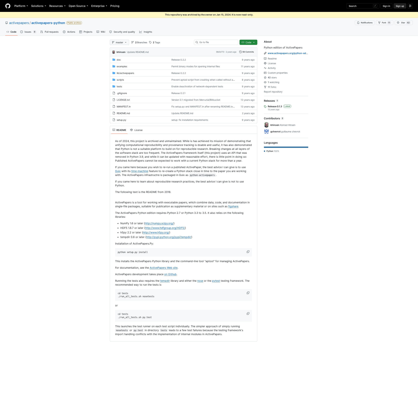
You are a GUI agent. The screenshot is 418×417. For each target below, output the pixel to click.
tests (119, 86)
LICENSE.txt (123, 99)
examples (122, 66)
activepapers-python (48, 23)
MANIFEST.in (124, 106)
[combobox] (217, 42)
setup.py (121, 119)
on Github (170, 274)
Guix (118, 171)
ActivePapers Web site (163, 267)
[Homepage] (7, 5)
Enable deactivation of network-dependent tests (197, 86)
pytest (216, 280)
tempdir (165, 280)
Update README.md (138, 52)
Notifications (366, 22)
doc (119, 59)
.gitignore (122, 93)
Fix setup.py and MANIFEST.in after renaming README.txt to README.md (210, 106)
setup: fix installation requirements (189, 119)
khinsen (121, 52)
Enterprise (97, 6)
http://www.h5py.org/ (156, 232)
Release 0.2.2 (178, 59)
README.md (123, 113)
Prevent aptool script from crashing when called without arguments (207, 79)
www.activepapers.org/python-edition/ (290, 53)
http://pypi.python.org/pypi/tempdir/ (168, 237)
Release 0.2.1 (178, 93)
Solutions (37, 6)
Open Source (77, 6)
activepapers (19, 23)
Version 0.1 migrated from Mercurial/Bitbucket (195, 99)
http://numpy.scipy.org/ (159, 223)
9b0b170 (220, 52)
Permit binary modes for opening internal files (195, 66)
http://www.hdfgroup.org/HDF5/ (165, 227)
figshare (233, 206)
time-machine (139, 171)
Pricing (114, 6)
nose (200, 280)
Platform (19, 6)
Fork (386, 22)
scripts (120, 79)
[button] (248, 251)
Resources (56, 6)
